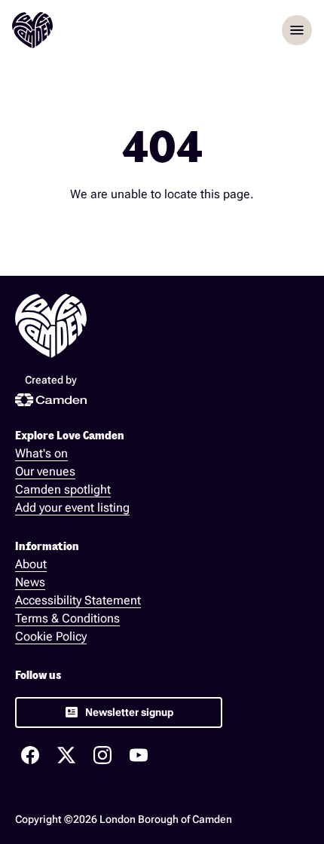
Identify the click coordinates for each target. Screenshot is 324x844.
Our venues (45, 471)
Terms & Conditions (67, 618)
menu (297, 30)
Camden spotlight (63, 489)
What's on (41, 453)
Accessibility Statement (78, 600)
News (30, 582)
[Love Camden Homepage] (32, 30)
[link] (118, 712)
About (31, 564)
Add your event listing (72, 507)
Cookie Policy (51, 636)
